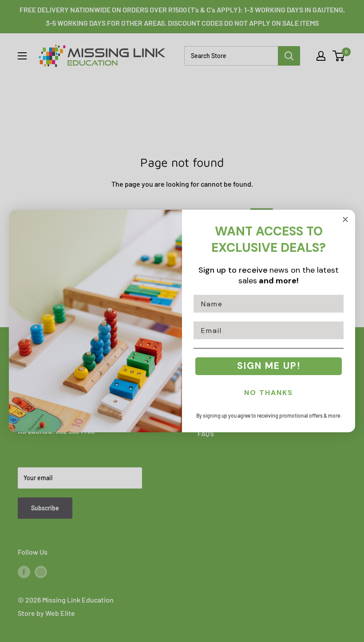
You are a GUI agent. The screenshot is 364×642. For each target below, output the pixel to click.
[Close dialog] (345, 219)
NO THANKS (268, 392)
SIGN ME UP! (269, 366)
